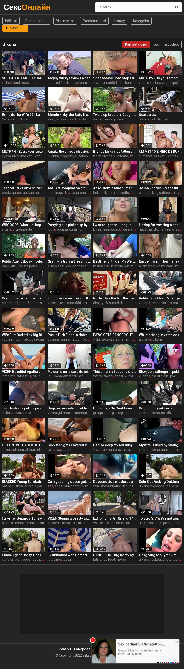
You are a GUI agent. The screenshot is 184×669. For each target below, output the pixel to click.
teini (51, 449)
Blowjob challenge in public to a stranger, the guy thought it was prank (160, 372)
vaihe (6, 83)
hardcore (22, 523)
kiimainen (118, 266)
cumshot (145, 156)
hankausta (133, 83)
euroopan (89, 303)
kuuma (33, 193)
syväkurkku (43, 486)
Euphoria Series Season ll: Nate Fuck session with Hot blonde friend (69, 298)
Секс (16, 7)
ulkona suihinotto (115, 156)
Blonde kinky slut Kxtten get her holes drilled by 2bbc (115, 151)
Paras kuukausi (94, 21)
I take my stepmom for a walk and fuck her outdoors (23, 518)
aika (148, 339)
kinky (51, 119)
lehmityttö (87, 83)
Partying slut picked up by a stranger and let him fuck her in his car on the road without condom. (69, 225)
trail (165, 119)
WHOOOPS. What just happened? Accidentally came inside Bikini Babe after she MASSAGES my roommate (23, 225)
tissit (18, 559)
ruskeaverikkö (23, 486)
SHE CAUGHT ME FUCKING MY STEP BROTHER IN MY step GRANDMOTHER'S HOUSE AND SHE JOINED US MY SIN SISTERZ (23, 78)
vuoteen (8, 339)
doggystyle (68, 156)
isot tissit (79, 266)
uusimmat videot (166, 44)
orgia (112, 413)
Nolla (5, 119)
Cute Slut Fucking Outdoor (159, 482)
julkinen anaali (87, 193)
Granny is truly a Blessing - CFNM (69, 261)
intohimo (8, 376)
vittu (142, 83)
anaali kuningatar (68, 486)
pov (173, 376)
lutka (51, 229)
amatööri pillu (113, 83)
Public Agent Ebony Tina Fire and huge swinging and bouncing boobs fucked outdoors (23, 555)
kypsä (174, 83)
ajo (141, 339)
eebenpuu (29, 83)
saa (58, 449)
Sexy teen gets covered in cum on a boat (69, 445)
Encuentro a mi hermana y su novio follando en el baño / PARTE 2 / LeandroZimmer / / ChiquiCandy (160, 261)
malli (5, 266)
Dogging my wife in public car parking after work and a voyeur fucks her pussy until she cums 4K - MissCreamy (69, 408)
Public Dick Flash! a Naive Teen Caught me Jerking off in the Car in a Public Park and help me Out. (69, 335)
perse (27, 413)
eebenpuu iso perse (38, 559)
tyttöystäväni (103, 376)
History (119, 21)
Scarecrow (147, 115)
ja (49, 559)
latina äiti (37, 523)
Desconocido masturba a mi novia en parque (115, 482)
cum (142, 193)
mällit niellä (160, 376)
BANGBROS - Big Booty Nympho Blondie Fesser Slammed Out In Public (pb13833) (115, 555)
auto (51, 83)
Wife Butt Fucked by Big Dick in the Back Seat (23, 335)
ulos (142, 523)
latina (97, 559)
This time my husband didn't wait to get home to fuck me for (115, 372)
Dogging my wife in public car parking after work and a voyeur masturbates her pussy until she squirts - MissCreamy (160, 408)
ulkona (144, 119)
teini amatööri (70, 303)
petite (27, 229)
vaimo (52, 413)
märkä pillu (101, 266)
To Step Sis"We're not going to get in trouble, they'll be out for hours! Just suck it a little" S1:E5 (160, 518)
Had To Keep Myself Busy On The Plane (115, 445)
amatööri (27, 303)
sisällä (6, 229)
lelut (39, 449)
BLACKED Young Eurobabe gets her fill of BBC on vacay (23, 482)
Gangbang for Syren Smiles (160, 555)
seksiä (22, 193)
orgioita (123, 413)
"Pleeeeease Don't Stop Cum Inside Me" (115, 78)
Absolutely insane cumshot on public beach (115, 188)
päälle (67, 449)
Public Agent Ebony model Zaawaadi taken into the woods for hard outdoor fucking (23, 261)
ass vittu (160, 156)
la (49, 376)
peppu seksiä (34, 339)
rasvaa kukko (61, 266)
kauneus (54, 523)
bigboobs (157, 486)
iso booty (110, 559)
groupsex (100, 413)
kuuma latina (131, 229)
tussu (97, 83)
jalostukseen (44, 303)
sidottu (155, 119)
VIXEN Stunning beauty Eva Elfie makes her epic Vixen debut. (69, 518)
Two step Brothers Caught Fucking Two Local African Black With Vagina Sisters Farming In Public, (115, 115)
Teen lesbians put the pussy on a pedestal (23, 408)
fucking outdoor (159, 193)
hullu (96, 193)
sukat (17, 413)
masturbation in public (118, 486)
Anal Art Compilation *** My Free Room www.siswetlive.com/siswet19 (69, 188)
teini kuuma (111, 229)
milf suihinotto (67, 83)
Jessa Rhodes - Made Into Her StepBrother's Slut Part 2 (160, 188)
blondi (16, 83)
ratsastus (24, 376)
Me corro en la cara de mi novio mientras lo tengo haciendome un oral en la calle (69, 372)
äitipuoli (8, 523)
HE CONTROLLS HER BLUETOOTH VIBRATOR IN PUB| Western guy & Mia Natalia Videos (23, 445)
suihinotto (89, 486)
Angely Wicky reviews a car (69, 78)
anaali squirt (57, 193)
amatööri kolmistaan (158, 266)
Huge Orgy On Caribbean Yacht (115, 408)
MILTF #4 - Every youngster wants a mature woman (23, 151)
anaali (119, 376)
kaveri (6, 449)
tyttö (71, 193)
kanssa (53, 303)
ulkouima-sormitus (117, 449)
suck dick (116, 303)
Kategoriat (141, 21)
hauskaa (145, 229)
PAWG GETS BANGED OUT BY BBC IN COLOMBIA (115, 335)
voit (96, 523)
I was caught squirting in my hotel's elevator (115, 225)
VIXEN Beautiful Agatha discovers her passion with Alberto (23, 372)
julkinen (23, 119)
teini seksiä (160, 303)
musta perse (28, 266)
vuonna (53, 156)
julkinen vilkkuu (23, 449)
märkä (108, 119)
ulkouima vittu (157, 83)
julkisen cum (123, 119)
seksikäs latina (112, 339)
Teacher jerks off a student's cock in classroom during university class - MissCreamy (23, 188)
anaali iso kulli (67, 119)
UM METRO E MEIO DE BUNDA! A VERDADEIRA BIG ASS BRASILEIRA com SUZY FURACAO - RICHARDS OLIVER (160, 151)
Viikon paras (65, 21)
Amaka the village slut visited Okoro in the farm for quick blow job (69, 151)
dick (96, 303)
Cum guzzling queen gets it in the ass (69, 482)
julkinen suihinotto (115, 193)
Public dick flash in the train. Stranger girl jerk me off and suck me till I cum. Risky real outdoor (115, 298)
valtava (7, 559)
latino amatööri (118, 523)
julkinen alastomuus (73, 413)
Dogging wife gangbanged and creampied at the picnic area (23, 298)
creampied (10, 303)
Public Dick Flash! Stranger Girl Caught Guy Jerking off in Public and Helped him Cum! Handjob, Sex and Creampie (160, 298)
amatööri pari (73, 376)
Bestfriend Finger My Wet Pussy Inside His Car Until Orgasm (115, 261)
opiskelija (9, 193)
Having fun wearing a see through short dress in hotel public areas (160, 225)
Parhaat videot (36, 21)
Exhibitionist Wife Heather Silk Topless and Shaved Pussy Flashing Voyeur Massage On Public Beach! (69, 555)
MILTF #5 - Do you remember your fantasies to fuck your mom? (160, 78)
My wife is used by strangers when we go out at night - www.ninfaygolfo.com (160, 445)
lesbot (6, 413)
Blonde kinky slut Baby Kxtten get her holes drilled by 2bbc (69, 115)
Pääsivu (11, 21)
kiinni (97, 229)
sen (13, 119)
